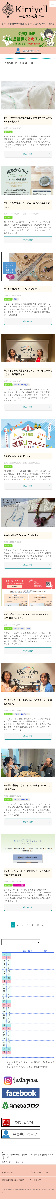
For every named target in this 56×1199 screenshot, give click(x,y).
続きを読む (28, 154)
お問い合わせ (7, 1172)
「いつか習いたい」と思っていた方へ (21, 289)
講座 (15, 299)
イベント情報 (19, 885)
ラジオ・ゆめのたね (21, 385)
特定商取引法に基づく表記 (13, 1180)
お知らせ (8, 132)
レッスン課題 (19, 628)
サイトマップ (35, 1180)
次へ (39, 925)
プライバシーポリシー (39, 1172)
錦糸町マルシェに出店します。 (18, 456)
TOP (27, 1156)
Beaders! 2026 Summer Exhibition (20, 535)
